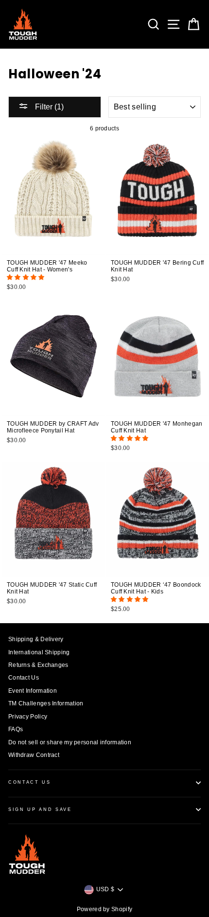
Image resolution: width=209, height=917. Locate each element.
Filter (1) (48, 107)
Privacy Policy (27, 716)
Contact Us (23, 677)
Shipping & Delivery (36, 639)
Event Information (32, 690)
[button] (26, 277)
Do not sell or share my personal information (69, 742)
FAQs (15, 729)
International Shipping (39, 652)
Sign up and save (40, 809)
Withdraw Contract (33, 755)
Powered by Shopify (104, 909)
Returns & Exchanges (38, 665)
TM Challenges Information (45, 703)
